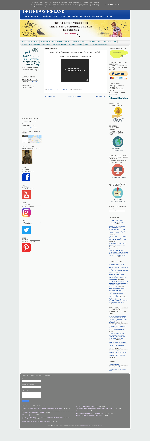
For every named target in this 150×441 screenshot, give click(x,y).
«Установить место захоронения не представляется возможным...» (95, 408)
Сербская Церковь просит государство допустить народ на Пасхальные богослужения (118, 300)
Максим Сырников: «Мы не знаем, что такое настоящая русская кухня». (42, 408)
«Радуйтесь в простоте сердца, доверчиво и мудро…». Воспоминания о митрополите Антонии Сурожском (46, 418)
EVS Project (88, 44)
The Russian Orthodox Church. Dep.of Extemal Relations (35, 44)
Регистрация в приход (94, 41)
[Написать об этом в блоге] (76, 89)
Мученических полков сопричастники (87, 406)
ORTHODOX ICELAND (43, 11)
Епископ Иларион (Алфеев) (116, 367)
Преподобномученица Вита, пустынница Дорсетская (91, 413)
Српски (36, 41)
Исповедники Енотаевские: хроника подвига (89, 415)
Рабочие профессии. (27, 415)
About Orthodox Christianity (59, 44)
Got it (117, 5)
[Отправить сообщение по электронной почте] (71, 89)
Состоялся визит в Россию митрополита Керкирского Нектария (116, 222)
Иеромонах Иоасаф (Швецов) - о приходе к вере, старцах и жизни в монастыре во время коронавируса (118, 284)
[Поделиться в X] (77, 89)
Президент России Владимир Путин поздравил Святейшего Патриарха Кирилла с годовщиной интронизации (117, 327)
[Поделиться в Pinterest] (81, 89)
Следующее (50, 96)
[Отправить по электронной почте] (74, 89)
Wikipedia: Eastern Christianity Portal (117, 369)
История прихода (106, 41)
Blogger (100, 425)
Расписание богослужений (79, 41)
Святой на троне (81, 411)
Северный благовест (114, 364)
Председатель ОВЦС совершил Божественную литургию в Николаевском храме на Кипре (118, 237)
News (115, 41)
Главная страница (74, 96)
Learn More (108, 5)
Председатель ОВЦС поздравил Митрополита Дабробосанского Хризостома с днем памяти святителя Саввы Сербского (118, 353)
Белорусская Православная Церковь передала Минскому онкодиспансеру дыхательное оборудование (117, 276)
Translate (34, 81)
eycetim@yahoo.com (32, 127)
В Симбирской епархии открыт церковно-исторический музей (118, 244)
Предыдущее (100, 96)
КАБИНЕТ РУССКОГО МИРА (101, 44)
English (23, 41)
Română (30, 41)
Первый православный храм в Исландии (51, 41)
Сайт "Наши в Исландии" (75, 44)
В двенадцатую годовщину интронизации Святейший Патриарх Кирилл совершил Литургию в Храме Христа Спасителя (117, 336)
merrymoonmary (85, 425)
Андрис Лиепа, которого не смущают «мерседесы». (36, 421)
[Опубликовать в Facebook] (79, 89)
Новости (67, 41)
